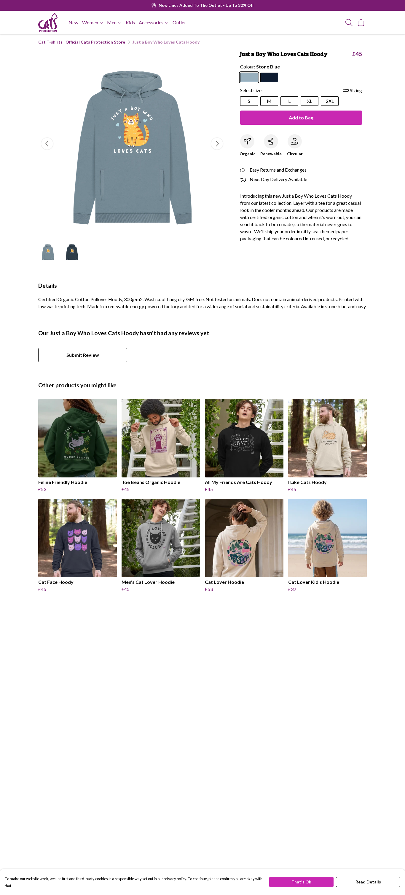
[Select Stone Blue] (249, 77)
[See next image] (217, 144)
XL (309, 101)
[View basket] (361, 22)
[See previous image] (47, 144)
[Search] (349, 22)
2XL (330, 101)
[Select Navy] (269, 77)
